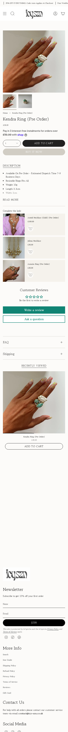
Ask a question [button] (34, 319)
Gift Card (7, 692)
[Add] (30, 228)
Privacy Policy (53, 629)
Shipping (9, 354)
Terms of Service (10, 631)
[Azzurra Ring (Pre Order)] (14, 271)
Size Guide (7, 659)
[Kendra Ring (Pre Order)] (34, 402)
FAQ (6, 342)
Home (5, 113)
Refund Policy (9, 670)
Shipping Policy (9, 665)
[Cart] (63, 13)
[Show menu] (4, 13)
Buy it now (34, 152)
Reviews (6, 687)
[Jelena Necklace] (14, 248)
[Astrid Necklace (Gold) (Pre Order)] (14, 224)
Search (5, 654)
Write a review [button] (34, 310)
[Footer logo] (16, 574)
